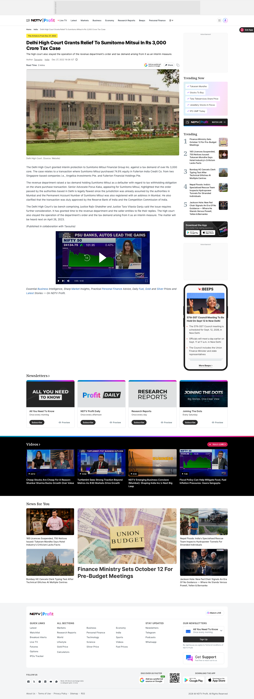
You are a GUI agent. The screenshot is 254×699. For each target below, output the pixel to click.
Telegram (151, 632)
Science (91, 642)
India (47, 59)
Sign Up (203, 639)
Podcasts (151, 637)
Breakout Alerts (38, 637)
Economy (109, 20)
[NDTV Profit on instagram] (39, 681)
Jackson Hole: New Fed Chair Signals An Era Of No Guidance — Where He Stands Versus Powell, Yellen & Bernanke (203, 582)
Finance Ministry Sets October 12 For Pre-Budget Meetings (125, 572)
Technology (93, 637)
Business (97, 20)
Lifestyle (61, 642)
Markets (85, 20)
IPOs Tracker (37, 656)
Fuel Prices (122, 646)
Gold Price (62, 646)
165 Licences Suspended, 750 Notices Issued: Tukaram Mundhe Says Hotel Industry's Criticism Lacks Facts (46, 541)
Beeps (142, 20)
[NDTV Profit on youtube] (51, 681)
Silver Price (93, 646)
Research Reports (126, 20)
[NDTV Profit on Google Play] (193, 679)
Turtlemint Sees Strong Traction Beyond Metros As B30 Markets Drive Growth (100, 481)
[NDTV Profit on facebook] (28, 681)
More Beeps (205, 365)
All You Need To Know (41, 411)
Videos (119, 642)
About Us (30, 693)
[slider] (103, 277)
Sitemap (74, 693)
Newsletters (152, 627)
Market (75, 288)
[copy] (177, 65)
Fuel (141, 288)
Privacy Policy (60, 693)
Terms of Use (44, 693)
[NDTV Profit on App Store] (217, 679)
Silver (160, 288)
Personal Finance (157, 20)
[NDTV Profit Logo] (41, 613)
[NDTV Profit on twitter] (34, 681)
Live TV (63, 20)
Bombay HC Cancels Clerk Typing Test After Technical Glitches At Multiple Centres (49, 581)
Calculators (63, 652)
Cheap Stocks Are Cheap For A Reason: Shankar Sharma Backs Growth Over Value (50, 481)
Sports (119, 637)
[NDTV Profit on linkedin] (45, 681)
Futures (34, 646)
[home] (43, 18)
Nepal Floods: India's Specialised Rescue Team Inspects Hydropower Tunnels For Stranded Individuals (201, 541)
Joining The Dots (192, 411)
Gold (148, 288)
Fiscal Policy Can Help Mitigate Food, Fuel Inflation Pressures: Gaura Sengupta (203, 481)
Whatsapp (151, 642)
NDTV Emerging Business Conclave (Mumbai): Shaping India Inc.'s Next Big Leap (150, 483)
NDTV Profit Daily (90, 411)
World (60, 637)
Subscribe (37, 422)
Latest (74, 20)
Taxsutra (38, 59)
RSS (83, 693)
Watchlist (35, 632)
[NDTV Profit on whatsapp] (56, 681)
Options (34, 651)
